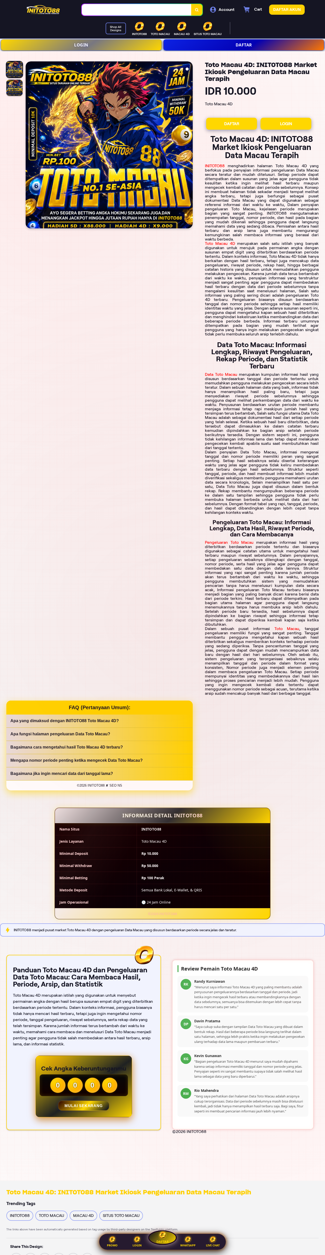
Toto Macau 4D (220, 243)
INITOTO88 (215, 166)
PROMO (112, 1245)
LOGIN (81, 45)
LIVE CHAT (213, 1245)
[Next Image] (189, 146)
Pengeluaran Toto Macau (229, 542)
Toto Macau (286, 628)
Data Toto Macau (221, 374)
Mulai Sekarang (83, 1106)
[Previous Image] (30, 146)
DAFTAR (244, 45)
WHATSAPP (188, 1245)
